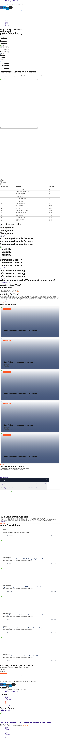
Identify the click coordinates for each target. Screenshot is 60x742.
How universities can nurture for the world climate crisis (20, 656)
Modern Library (4, 484)
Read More (53, 535)
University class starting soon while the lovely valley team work (23, 559)
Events (6, 727)
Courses (7, 19)
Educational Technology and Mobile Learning (20, 330)
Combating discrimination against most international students (22, 628)
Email (1, 669)
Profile (6, 698)
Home (6, 16)
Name (1, 671)
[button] (2, 36)
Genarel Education (7, 309)
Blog (6, 728)
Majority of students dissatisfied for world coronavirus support (23, 615)
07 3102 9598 (16, 291)
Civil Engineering (7, 340)
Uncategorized (10, 535)
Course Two (7, 697)
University (9, 563)
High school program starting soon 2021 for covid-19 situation (22, 587)
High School (9, 591)
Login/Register (8, 699)
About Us (7, 17)
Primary (8, 619)
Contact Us (7, 20)
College (8, 632)
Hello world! (6, 531)
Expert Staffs (4, 488)
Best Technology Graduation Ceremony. (18, 362)
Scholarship (3, 480)
